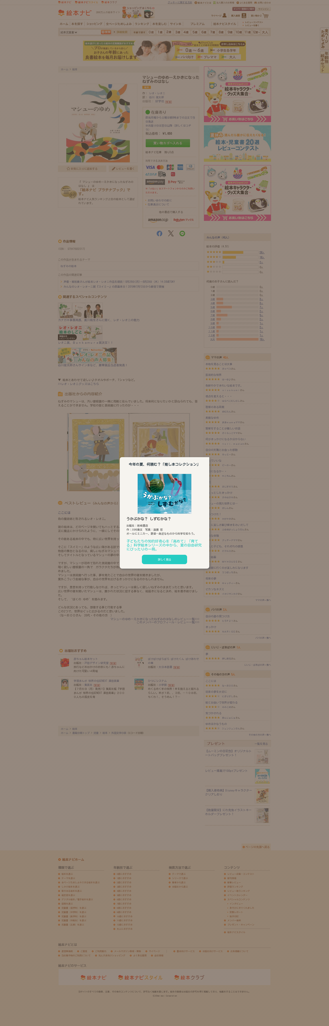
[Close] (209, 456)
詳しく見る (164, 559)
